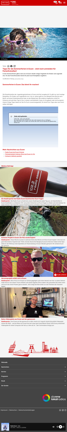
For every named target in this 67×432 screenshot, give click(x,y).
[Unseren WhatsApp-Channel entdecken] (60, 410)
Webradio (4, 362)
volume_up (53, 427)
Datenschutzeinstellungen (27, 410)
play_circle (60, 427)
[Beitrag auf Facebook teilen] (11, 66)
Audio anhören (60, 274)
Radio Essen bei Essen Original (14, 152)
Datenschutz (13, 410)
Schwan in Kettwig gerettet (13, 156)
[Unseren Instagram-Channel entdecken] (65, 410)
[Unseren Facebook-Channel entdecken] (63, 410)
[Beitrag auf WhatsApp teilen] (8, 66)
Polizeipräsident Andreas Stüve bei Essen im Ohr (20, 154)
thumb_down (58, 427)
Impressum (4, 410)
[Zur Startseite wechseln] (5, 3)
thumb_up (63, 427)
